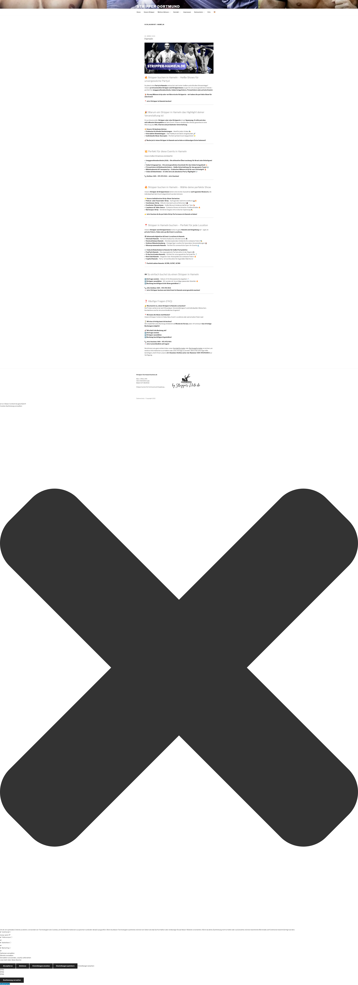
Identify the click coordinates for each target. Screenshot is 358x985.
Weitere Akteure (163, 12)
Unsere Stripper (149, 12)
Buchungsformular (195, 348)
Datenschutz (198, 12)
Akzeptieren (8, 966)
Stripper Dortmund (158, 6)
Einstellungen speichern (65, 966)
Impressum (187, 12)
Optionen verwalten (7, 953)
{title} (2, 970)
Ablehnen (22, 966)
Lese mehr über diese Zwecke (10, 960)
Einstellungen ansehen (41, 966)
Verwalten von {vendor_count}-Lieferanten (15, 958)
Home (139, 12)
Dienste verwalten (6, 955)
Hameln (148, 38)
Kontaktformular (179, 348)
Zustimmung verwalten (12, 980)
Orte (209, 12)
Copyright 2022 (150, 398)
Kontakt (176, 12)
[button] (179, 668)
